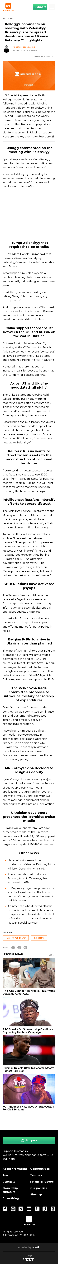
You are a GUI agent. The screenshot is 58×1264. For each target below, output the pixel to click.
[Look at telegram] (21, 1209)
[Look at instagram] (13, 1209)
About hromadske (15, 1168)
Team (6, 1175)
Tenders (36, 1175)
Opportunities (40, 1168)
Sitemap (36, 1194)
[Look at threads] (53, 1209)
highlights (39, 938)
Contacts (9, 1181)
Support (40, 7)
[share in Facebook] (13, 947)
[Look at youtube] (29, 1209)
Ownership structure (10, 1190)
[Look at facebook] (5, 1209)
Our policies (38, 1188)
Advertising (11, 1198)
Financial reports (42, 1181)
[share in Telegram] (25, 947)
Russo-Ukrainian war (16, 938)
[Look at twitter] (37, 1209)
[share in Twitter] (19, 947)
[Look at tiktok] (45, 1209)
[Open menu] (52, 7)
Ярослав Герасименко (24, 47)
